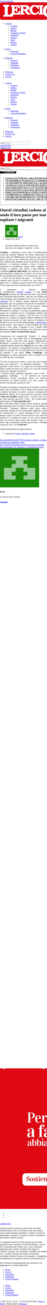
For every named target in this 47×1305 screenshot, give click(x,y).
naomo (32, 433)
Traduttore (14, 65)
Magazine (14, 51)
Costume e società (17, 33)
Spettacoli (14, 35)
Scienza (13, 37)
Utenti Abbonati (11, 1279)
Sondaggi (14, 63)
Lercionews (15, 67)
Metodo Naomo (24, 292)
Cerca (2, 143)
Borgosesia (41, 322)
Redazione (9, 1277)
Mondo (13, 30)
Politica (13, 28)
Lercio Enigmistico (18, 54)
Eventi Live (10, 74)
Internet (13, 42)
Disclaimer (9, 1274)
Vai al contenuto (6, 1)
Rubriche (9, 58)
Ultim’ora (9, 72)
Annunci (14, 60)
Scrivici (8, 77)
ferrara (17, 433)
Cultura (13, 44)
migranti (25, 433)
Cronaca (13, 26)
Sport (12, 40)
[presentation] (4, 1068)
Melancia (23, 1304)
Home (7, 1270)
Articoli (8, 23)
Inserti (7, 49)
